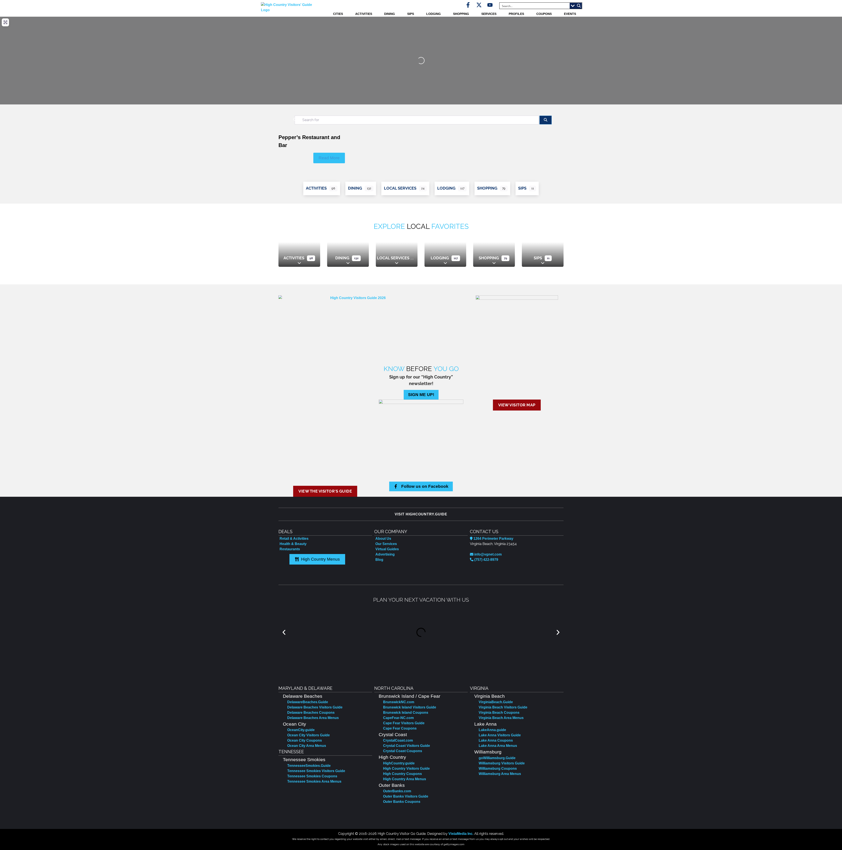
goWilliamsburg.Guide (497, 758)
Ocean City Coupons (304, 740)
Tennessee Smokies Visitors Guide (316, 771)
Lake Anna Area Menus (498, 746)
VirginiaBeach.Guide (496, 702)
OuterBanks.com (397, 791)
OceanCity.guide (301, 730)
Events (570, 14)
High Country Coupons (402, 774)
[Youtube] (490, 5)
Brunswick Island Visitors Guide (409, 707)
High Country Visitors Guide (406, 768)
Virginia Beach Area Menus (501, 718)
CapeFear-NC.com (398, 718)
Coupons (544, 14)
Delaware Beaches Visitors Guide (315, 707)
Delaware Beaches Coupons (311, 712)
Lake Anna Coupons (496, 740)
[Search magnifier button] (579, 6)
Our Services (386, 544)
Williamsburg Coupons (498, 768)
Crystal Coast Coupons (402, 751)
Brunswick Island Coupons (405, 712)
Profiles (516, 14)
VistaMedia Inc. (460, 834)
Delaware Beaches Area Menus (313, 718)
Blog (379, 559)
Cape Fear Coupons (400, 728)
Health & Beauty (293, 544)
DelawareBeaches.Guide (307, 702)
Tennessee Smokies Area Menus (314, 781)
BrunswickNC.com (398, 702)
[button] (284, 632)
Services (488, 14)
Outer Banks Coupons (401, 801)
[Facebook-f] (468, 5)
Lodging (433, 14)
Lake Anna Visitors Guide (500, 735)
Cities (338, 14)
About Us (383, 538)
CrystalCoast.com (398, 740)
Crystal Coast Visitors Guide (406, 746)
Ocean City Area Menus (306, 746)
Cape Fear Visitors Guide (404, 723)
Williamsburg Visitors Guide (502, 763)
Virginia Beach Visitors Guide (503, 707)
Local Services (400, 188)
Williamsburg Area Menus (500, 774)
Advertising (385, 554)
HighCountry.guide (399, 763)
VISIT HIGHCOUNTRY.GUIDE (421, 514)
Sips (410, 14)
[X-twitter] (479, 5)
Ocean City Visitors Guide (308, 735)
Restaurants (290, 549)
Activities (363, 14)
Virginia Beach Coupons (499, 712)
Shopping (461, 14)
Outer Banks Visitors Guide (405, 796)
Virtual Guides (387, 549)
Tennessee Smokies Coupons (312, 776)
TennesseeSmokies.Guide (309, 766)
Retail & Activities (294, 538)
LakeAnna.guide (492, 730)
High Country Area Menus (404, 779)
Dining (389, 14)
